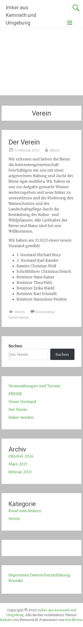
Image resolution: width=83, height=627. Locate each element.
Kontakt (16, 580)
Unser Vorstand (22, 401)
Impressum (19, 575)
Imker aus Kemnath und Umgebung (21, 15)
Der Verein (24, 142)
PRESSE (15, 393)
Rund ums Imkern (25, 510)
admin (54, 150)
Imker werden (21, 417)
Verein (19, 312)
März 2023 (18, 464)
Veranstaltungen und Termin (35, 386)
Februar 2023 (20, 472)
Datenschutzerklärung (50, 575)
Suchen (15, 346)
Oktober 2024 (21, 456)
